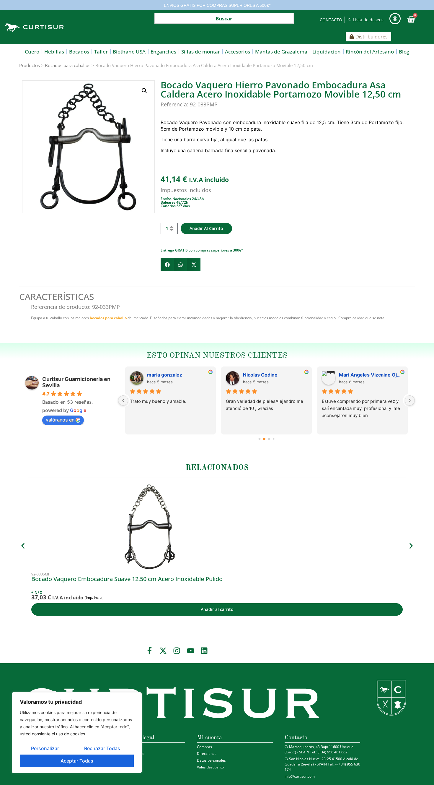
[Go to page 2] (269, 439)
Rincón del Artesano (370, 51)
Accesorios (237, 51)
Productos (29, 65)
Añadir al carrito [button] (217, 609)
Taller (101, 51)
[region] (77, 732)
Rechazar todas (102, 748)
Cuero (32, 51)
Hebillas (54, 51)
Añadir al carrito (206, 228)
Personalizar (45, 748)
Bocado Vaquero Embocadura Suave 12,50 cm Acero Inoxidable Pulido (127, 579)
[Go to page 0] (259, 439)
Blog (404, 51)
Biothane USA (129, 51)
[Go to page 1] (264, 439)
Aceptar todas (77, 761)
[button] (144, 90)
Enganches (163, 51)
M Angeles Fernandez (268, 375)
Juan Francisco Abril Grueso (371, 375)
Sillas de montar (200, 51)
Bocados (79, 51)
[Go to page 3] (274, 439)
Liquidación (326, 51)
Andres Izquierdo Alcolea (176, 375)
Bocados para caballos (67, 65)
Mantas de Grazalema (281, 51)
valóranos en (60, 420)
